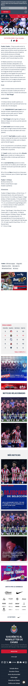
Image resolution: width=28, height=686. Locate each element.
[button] (24, 682)
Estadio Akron (14, 668)
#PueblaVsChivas (6, 268)
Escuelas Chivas (14, 671)
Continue (5, 12)
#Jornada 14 (16, 266)
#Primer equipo (10, 264)
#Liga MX (19, 264)
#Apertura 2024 (6, 266)
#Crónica (15, 268)
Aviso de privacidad (14, 674)
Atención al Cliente (14, 680)
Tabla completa (19, 352)
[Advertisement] (14, 244)
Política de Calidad (14, 683)
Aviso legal (14, 677)
